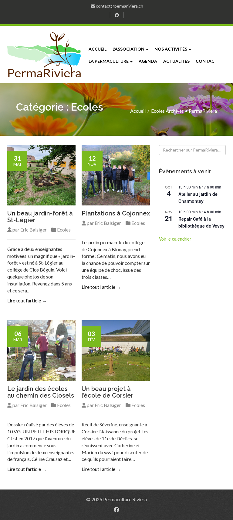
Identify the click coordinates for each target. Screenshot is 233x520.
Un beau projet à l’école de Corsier (107, 392)
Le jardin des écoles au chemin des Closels (40, 392)
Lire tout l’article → (27, 300)
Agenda (148, 61)
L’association (129, 49)
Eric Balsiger (33, 229)
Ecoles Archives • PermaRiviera (184, 111)
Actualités (176, 61)
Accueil (97, 49)
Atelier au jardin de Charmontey (198, 197)
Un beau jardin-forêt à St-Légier (40, 217)
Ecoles (64, 229)
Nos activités (171, 49)
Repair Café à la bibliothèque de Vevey (201, 222)
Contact (207, 61)
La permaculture (109, 61)
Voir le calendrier (175, 239)
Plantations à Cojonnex (116, 213)
